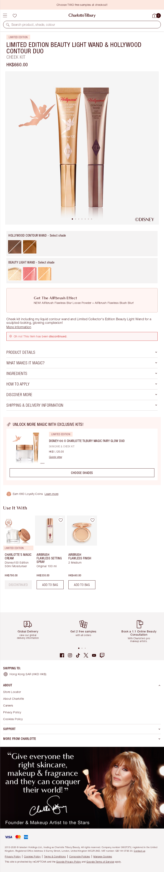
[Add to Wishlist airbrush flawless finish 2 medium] (92, 520)
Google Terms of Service (100, 861)
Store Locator (12, 692)
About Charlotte (13, 698)
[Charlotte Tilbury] (82, 15)
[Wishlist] (14, 15)
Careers (8, 705)
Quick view (55, 457)
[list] (82, 148)
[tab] (72, 219)
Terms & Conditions (55, 856)
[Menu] (5, 15)
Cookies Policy (13, 719)
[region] (82, 451)
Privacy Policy (12, 712)
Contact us (139, 850)
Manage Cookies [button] (102, 856)
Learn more (51, 493)
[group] (17, 553)
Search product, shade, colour (33, 24)
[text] (18, 585)
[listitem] (82, 148)
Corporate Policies (79, 856)
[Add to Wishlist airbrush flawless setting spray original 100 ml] (61, 520)
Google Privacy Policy (68, 861)
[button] (7, 24)
